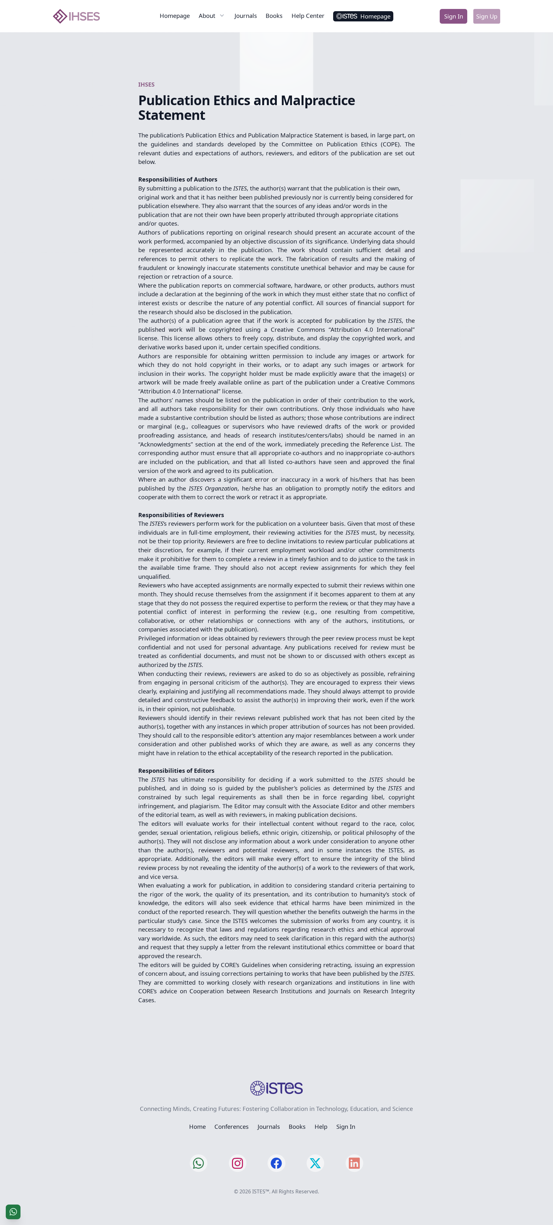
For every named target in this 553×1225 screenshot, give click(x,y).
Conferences (231, 1126)
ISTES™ (260, 1191)
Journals (246, 15)
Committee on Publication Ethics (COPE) (341, 144)
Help (321, 1126)
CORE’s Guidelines (245, 965)
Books (274, 15)
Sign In (453, 16)
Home (197, 1126)
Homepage (175, 15)
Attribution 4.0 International (372, 329)
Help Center (308, 15)
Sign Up (486, 16)
